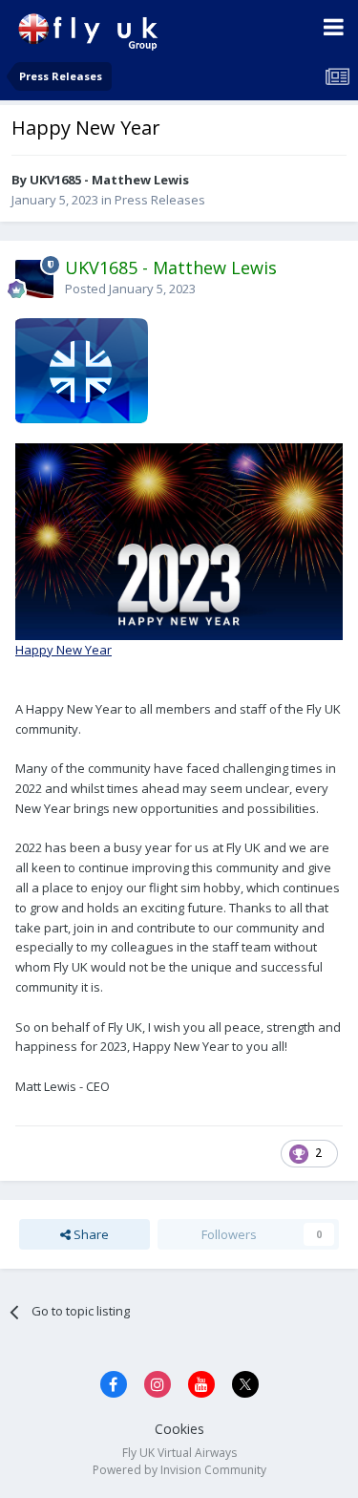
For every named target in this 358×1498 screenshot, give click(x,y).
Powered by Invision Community (179, 1470)
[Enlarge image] (81, 368)
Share (90, 1234)
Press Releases (160, 199)
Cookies (179, 1429)
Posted (130, 288)
